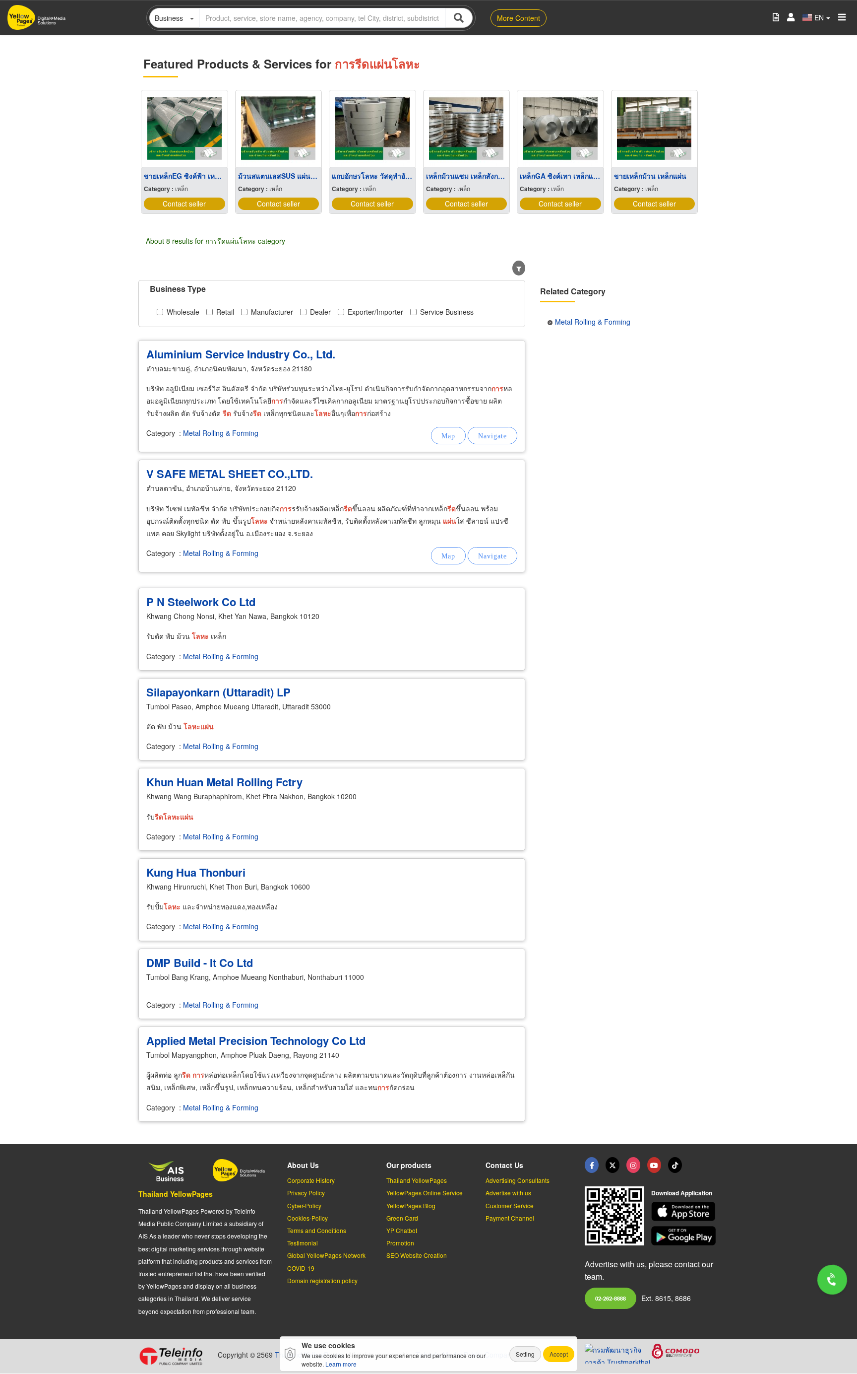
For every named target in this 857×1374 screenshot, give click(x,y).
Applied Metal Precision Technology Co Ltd (256, 1040)
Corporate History (311, 1180)
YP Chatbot (401, 1230)
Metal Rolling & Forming (220, 433)
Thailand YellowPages (175, 1194)
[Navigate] (492, 435)
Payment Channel (510, 1218)
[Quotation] (776, 17)
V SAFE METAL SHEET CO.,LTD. (229, 473)
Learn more (341, 1364)
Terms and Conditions (316, 1230)
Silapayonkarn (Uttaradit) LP (218, 692)
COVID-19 (300, 1268)
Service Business (447, 312)
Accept (559, 1354)
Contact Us (504, 1165)
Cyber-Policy (304, 1205)
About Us (303, 1165)
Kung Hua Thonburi (195, 872)
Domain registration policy (322, 1280)
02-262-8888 (610, 1298)
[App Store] (685, 1211)
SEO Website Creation (416, 1255)
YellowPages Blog (410, 1205)
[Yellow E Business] (592, 1165)
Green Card (402, 1218)
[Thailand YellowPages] (612, 1165)
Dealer (320, 312)
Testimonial (302, 1242)
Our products (408, 1165)
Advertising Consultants (518, 1180)
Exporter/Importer (375, 312)
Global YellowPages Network (326, 1255)
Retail (225, 312)
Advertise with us (508, 1192)
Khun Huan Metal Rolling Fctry (224, 782)
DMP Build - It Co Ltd (199, 962)
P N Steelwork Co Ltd (200, 602)
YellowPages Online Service (424, 1192)
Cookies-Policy (307, 1218)
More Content (518, 18)
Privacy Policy (306, 1192)
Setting (525, 1354)
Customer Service (510, 1205)
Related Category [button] (573, 291)
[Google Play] (685, 1235)
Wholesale (183, 312)
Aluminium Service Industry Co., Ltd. (240, 354)
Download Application (681, 1192)
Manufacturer (272, 312)
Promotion (400, 1242)
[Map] (448, 435)
